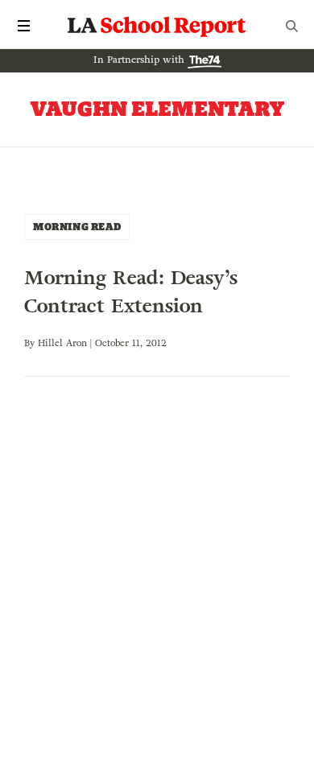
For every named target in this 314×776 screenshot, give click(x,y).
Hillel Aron (62, 342)
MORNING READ (77, 227)
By (31, 342)
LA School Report (157, 26)
